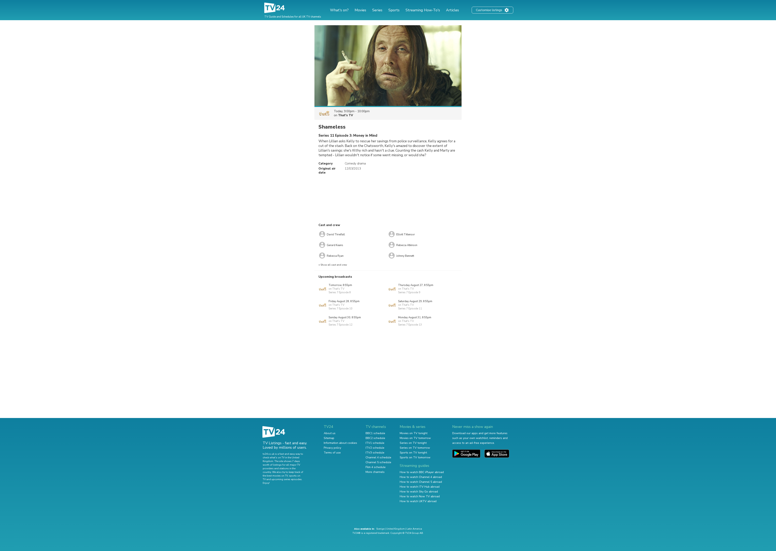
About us (329, 433)
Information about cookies (340, 443)
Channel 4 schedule (378, 457)
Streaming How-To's (423, 10)
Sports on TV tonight (413, 453)
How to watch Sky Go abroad (419, 491)
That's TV (345, 115)
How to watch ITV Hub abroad (420, 487)
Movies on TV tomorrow (415, 438)
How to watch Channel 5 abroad (421, 482)
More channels (375, 472)
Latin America (414, 528)
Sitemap (329, 438)
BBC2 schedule (375, 438)
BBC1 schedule (375, 433)
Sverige (380, 528)
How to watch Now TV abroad (420, 496)
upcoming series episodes (286, 479)
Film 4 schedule (376, 467)
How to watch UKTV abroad (418, 501)
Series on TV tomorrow (415, 448)
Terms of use (332, 453)
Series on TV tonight (413, 443)
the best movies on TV (275, 475)
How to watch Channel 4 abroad (421, 477)
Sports (394, 10)
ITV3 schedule (375, 453)
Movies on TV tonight (413, 433)
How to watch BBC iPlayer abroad (422, 472)
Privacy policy (332, 448)
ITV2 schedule (375, 448)
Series (377, 10)
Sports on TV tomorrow (415, 457)
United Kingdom (395, 528)
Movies (360, 10)
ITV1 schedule (375, 443)
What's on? (339, 10)
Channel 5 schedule (378, 462)
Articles (452, 10)
